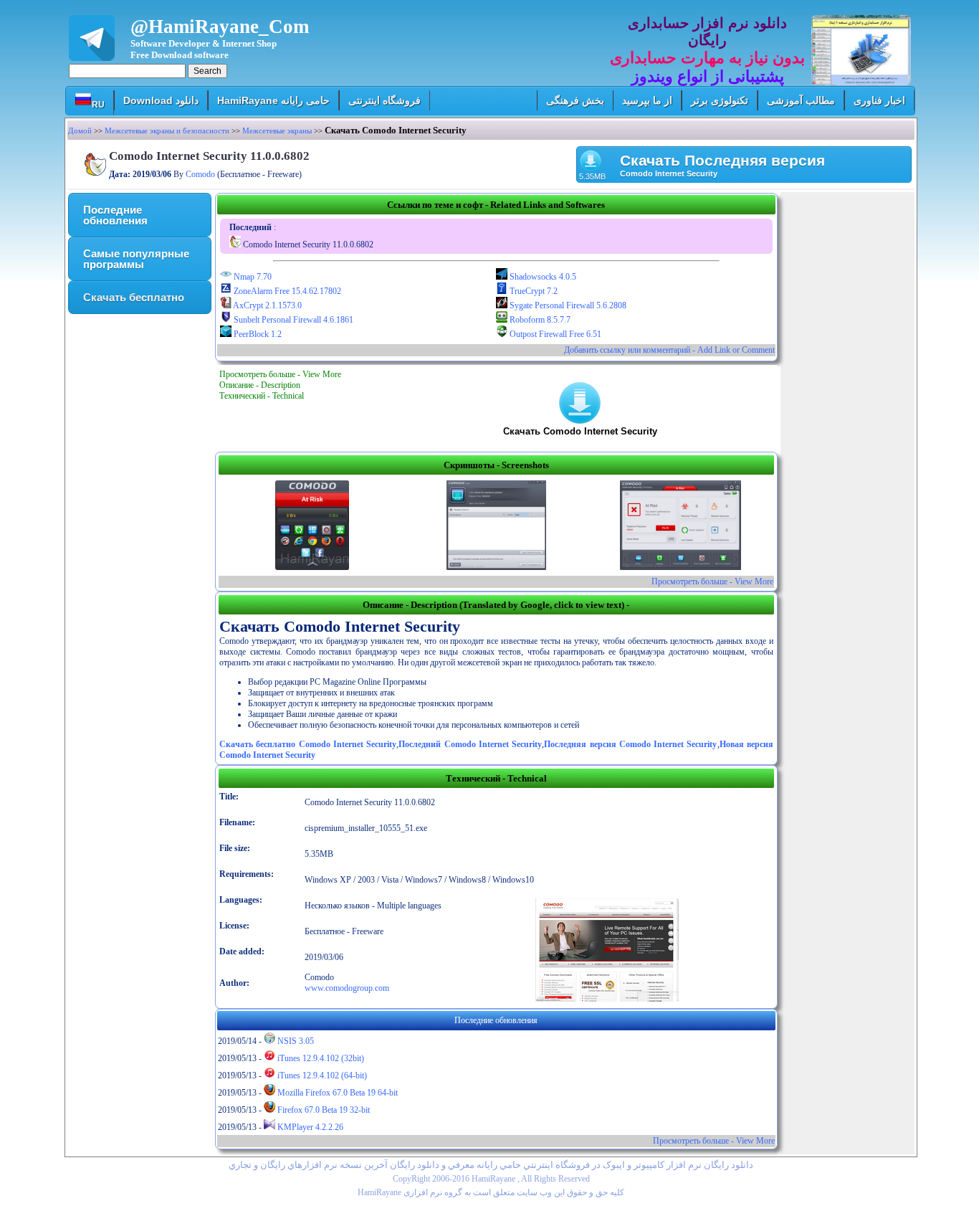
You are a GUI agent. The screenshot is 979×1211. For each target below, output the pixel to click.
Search (207, 71)
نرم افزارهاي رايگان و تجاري (283, 1164)
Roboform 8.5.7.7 (538, 320)
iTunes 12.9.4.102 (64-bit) (321, 1075)
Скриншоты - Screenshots (496, 465)
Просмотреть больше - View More (280, 374)
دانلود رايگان (414, 1164)
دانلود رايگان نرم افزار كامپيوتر (693, 1164)
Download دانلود (161, 100)
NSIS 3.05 (294, 1041)
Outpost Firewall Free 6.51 (554, 334)
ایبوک (614, 1164)
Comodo (200, 174)
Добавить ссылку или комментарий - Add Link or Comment (669, 350)
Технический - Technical (261, 396)
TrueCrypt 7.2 (532, 291)
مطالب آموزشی (801, 100)
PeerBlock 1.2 (256, 334)
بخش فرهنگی (575, 100)
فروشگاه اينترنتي (556, 1164)
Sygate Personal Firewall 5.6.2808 (566, 305)
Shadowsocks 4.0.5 (541, 277)
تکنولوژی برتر (719, 100)
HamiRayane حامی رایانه (273, 100)
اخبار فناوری (879, 100)
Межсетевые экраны (277, 130)
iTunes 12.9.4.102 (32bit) (319, 1058)
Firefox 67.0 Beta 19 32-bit (322, 1110)
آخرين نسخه (364, 1164)
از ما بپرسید (647, 100)
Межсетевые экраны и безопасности (167, 130)
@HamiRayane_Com (219, 38)
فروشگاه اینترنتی (384, 100)
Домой (80, 130)
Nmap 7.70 (251, 277)
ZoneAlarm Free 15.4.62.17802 (286, 291)
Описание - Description (259, 385)
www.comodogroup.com (347, 988)
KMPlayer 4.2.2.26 (309, 1127)
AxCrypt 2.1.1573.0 (266, 305)
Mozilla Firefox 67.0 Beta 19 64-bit (336, 1093)
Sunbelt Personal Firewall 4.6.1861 (292, 320)
